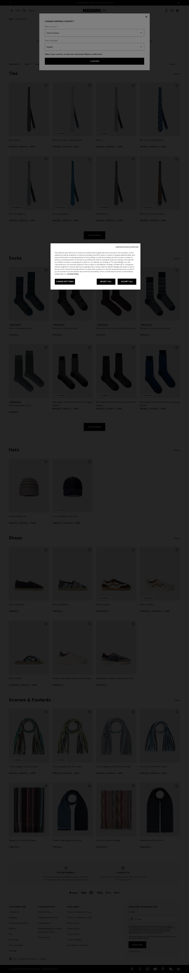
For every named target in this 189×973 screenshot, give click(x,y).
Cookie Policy (73, 274)
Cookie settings (65, 281)
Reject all (106, 281)
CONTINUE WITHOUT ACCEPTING (127, 247)
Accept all (127, 281)
